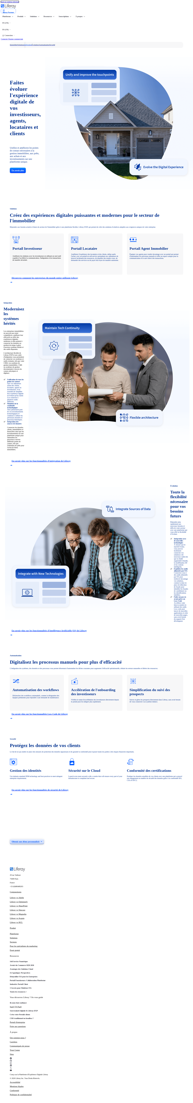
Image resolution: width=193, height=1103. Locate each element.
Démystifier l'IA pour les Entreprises (23, 977)
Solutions (13, 938)
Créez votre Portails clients (20, 1014)
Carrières (13, 1042)
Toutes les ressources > (18, 992)
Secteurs (13, 942)
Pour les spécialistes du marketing (23, 946)
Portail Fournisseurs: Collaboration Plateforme (27, 980)
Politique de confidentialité (21, 1095)
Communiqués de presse (20, 1046)
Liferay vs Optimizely (19, 902)
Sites (12, 1054)
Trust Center (15, 1050)
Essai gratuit (15, 950)
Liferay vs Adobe (17, 898)
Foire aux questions (18, 1026)
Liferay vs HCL (16, 922)
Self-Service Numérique (19, 961)
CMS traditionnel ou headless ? (22, 1018)
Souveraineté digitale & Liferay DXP (24, 1011)
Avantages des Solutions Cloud (21, 969)
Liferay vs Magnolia (18, 914)
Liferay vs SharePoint (18, 906)
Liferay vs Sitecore (17, 910)
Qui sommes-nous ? (18, 1038)
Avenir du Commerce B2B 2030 (22, 965)
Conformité (14, 1090)
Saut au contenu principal (10, 2)
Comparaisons (15, 892)
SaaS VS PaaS (16, 1007)
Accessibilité (15, 1082)
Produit (13, 928)
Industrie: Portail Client (19, 984)
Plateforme (14, 934)
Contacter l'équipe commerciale (12, 39)
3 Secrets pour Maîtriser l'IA (20, 988)
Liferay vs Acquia (17, 918)
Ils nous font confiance (18, 1003)
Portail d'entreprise (17, 1022)
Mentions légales (17, 1086)
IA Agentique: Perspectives (20, 973)
